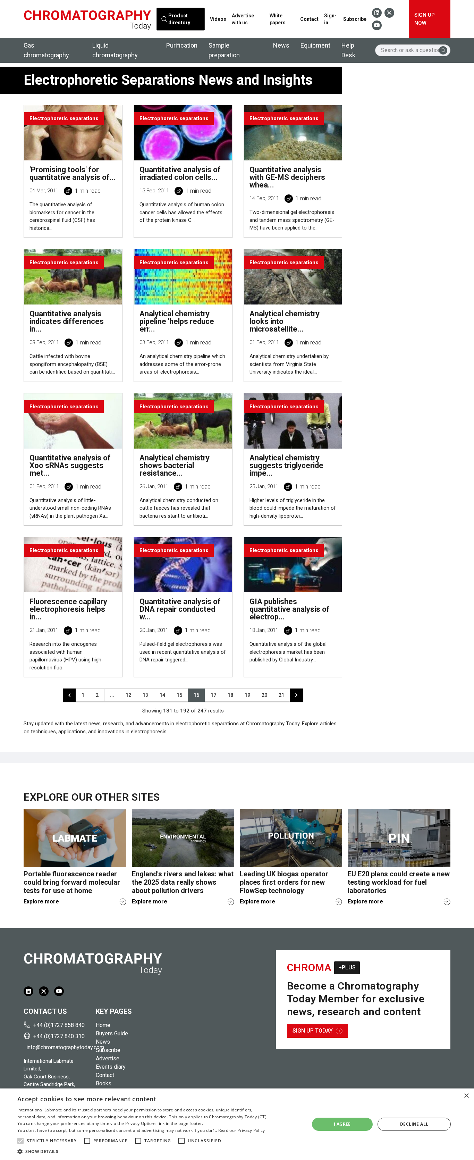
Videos (218, 19)
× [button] (466, 1096)
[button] (20, 1141)
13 (145, 695)
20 (264, 695)
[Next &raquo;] (296, 695)
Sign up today (313, 1030)
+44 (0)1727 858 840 (59, 1025)
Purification (181, 45)
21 (281, 695)
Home (103, 1025)
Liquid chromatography (115, 50)
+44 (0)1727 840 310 (59, 1036)
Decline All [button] (414, 1124)
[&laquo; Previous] (69, 695)
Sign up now (424, 19)
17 (213, 695)
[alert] (237, 1124)
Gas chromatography (46, 50)
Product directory (179, 18)
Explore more (41, 901)
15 (179, 695)
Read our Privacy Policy (241, 1130)
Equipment (315, 45)
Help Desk (348, 50)
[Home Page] (87, 19)
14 (162, 695)
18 (230, 695)
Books (103, 1083)
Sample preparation (224, 50)
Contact (309, 19)
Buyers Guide (112, 1033)
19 (247, 695)
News (281, 45)
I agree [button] (342, 1124)
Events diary (111, 1066)
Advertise (107, 1058)
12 (128, 695)
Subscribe (354, 19)
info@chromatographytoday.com (58, 1047)
